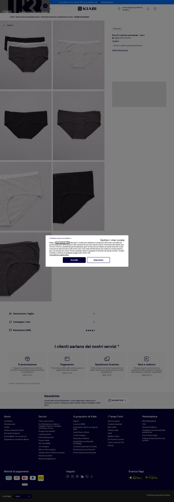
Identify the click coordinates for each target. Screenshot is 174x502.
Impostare (98, 260)
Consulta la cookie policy (59, 255)
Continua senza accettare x (60, 238)
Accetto (74, 260)
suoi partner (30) (62, 243)
